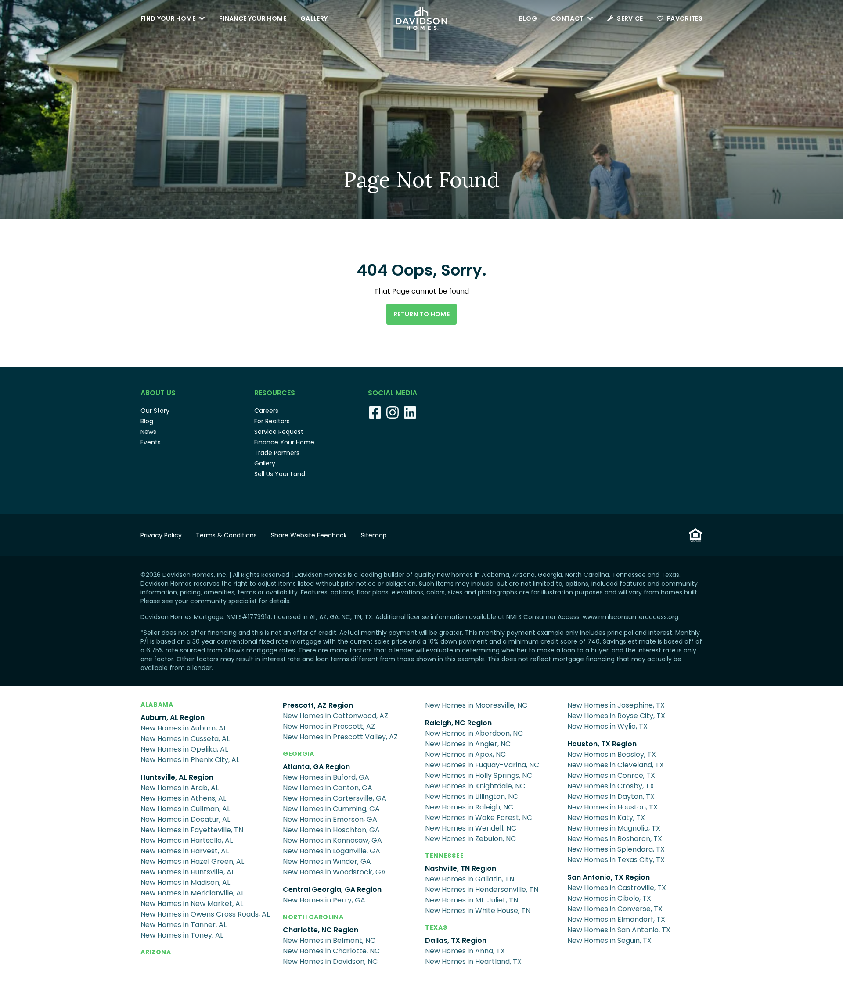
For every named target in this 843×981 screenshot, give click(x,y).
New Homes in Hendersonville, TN (481, 889)
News (148, 431)
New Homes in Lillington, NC (471, 796)
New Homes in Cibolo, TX (609, 898)
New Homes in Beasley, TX (611, 754)
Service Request (278, 431)
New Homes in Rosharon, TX (614, 839)
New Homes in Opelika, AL (184, 749)
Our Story (154, 410)
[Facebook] (375, 412)
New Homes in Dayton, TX (611, 796)
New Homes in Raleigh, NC (469, 807)
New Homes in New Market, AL (191, 904)
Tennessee (444, 855)
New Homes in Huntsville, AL (187, 872)
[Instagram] (392, 412)
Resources (274, 393)
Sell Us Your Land (279, 473)
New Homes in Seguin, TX (609, 940)
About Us (158, 393)
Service (630, 18)
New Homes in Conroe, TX (611, 775)
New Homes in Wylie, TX (607, 726)
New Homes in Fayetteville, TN (191, 830)
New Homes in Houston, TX (612, 807)
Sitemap (374, 535)
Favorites (684, 18)
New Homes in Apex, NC (465, 754)
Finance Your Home (252, 18)
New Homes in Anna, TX (465, 951)
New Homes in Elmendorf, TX (616, 919)
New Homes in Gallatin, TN (469, 879)
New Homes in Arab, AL (179, 788)
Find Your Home (167, 18)
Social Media (392, 393)
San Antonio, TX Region (608, 877)
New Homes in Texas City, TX (616, 860)
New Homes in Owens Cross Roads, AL (205, 914)
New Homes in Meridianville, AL (192, 893)
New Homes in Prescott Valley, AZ (340, 737)
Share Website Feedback (309, 535)
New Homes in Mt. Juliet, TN (471, 900)
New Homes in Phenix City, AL (189, 760)
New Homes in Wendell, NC (470, 828)
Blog (528, 18)
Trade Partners (276, 452)
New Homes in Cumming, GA (331, 809)
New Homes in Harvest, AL (184, 851)
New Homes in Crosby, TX (610, 786)
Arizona (155, 952)
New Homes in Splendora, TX (616, 849)
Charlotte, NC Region (320, 930)
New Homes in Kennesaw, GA (332, 840)
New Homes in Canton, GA (327, 788)
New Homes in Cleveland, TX (615, 765)
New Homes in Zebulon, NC (470, 839)
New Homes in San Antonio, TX (618, 930)
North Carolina (313, 917)
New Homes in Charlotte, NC (331, 951)
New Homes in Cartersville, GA (334, 798)
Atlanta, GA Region (316, 767)
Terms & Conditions (226, 535)
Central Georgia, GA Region (332, 889)
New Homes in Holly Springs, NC (478, 775)
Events (150, 442)
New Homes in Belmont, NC (329, 940)
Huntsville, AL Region (176, 777)
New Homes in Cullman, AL (185, 809)
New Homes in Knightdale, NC (475, 786)
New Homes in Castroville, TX (616, 888)
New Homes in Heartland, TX (473, 961)
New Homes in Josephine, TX (616, 705)
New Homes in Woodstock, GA (334, 872)
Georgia (298, 753)
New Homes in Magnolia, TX (613, 828)
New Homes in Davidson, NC (330, 961)
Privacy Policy (161, 535)
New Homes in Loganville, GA (331, 851)
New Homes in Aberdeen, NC (474, 733)
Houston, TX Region (602, 744)
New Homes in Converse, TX (615, 909)
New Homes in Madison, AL (185, 882)
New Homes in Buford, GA (326, 777)
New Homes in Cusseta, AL (185, 739)
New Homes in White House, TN (477, 911)
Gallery (314, 18)
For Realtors (272, 421)
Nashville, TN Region (460, 868)
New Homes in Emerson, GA (330, 819)
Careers (266, 410)
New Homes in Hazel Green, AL (192, 861)
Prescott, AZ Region (318, 705)
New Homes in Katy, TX (606, 818)
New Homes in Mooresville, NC (476, 705)
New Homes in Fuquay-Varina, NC (482, 765)
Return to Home (421, 314)
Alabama (156, 704)
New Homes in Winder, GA (327, 861)
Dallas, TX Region (455, 940)
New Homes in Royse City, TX (616, 716)
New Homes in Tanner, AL (183, 925)
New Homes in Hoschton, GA (331, 830)
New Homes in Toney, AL (181, 935)
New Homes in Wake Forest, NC (478, 818)
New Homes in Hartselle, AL (186, 840)
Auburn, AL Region (172, 717)
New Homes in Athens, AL (183, 798)
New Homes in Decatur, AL (185, 819)
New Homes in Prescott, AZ (329, 726)
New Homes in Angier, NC (468, 744)
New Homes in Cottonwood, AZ (335, 716)
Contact (567, 18)
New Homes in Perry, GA (324, 900)
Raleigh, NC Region (458, 723)
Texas (436, 927)
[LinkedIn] (410, 412)
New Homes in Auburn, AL (183, 728)
